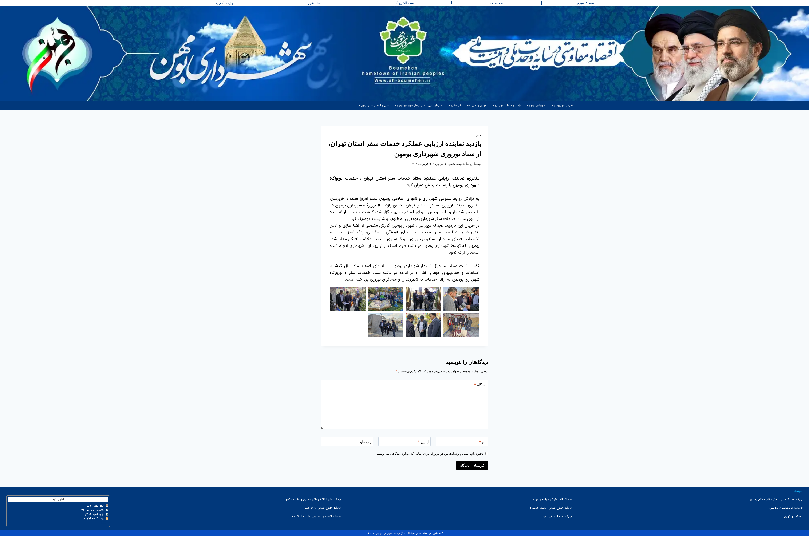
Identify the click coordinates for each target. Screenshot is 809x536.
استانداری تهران (793, 516)
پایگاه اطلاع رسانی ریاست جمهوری (550, 508)
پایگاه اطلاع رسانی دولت (556, 516)
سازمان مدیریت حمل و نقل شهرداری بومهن (419, 105)
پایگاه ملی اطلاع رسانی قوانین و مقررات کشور (312, 499)
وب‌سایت (364, 442)
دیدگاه (480, 385)
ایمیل (423, 442)
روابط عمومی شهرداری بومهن (454, 163)
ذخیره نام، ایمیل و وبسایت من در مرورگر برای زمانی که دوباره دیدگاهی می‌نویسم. (430, 454)
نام (482, 442)
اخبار (478, 135)
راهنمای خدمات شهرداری (507, 105)
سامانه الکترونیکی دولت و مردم (552, 499)
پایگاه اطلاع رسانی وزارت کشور (322, 508)
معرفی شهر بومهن (563, 105)
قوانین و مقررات (477, 105)
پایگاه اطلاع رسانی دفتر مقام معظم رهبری (776, 499)
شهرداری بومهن (537, 105)
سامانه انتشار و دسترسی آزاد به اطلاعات (316, 516)
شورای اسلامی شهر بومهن (375, 105)
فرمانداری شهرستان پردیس (786, 508)
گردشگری (455, 105)
